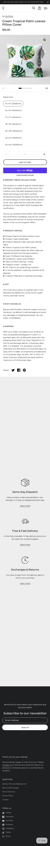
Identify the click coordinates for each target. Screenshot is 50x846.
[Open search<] (33, 8)
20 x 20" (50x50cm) (13, 131)
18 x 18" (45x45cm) (13, 124)
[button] (46, 88)
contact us (7, 765)
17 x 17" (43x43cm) (13, 117)
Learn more (25, 506)
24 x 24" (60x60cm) (13, 144)
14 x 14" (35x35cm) (13, 103)
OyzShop (9, 16)
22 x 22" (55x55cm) (13, 138)
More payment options (25, 175)
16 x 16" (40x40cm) (13, 110)
